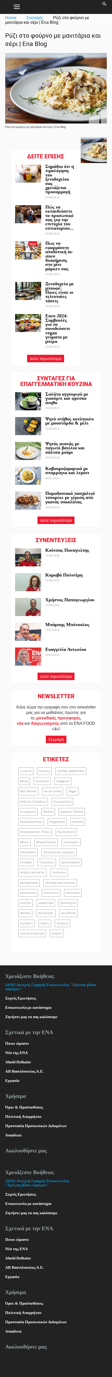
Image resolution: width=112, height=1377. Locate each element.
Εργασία (12, 1081)
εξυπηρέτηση (29, 882)
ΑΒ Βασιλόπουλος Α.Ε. (24, 1071)
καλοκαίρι (73, 893)
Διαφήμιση (28, 811)
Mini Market (28, 791)
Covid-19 (26, 771)
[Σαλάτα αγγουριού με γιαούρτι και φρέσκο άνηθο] (28, 401)
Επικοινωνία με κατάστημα (28, 1007)
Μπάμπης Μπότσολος (67, 624)
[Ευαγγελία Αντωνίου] (28, 657)
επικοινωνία (28, 893)
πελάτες (25, 913)
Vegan (73, 791)
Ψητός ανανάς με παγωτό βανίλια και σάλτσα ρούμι (65, 448)
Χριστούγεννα (70, 862)
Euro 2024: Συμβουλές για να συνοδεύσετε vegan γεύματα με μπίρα (57, 328)
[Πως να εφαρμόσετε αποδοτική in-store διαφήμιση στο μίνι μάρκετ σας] (28, 250)
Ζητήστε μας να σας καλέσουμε (31, 1017)
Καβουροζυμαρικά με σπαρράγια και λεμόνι (68, 470)
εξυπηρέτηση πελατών (60, 882)
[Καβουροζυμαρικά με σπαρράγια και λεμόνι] (28, 476)
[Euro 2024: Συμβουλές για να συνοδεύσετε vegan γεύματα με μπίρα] (28, 323)
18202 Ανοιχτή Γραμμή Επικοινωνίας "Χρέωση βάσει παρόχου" (37, 1183)
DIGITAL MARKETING (70, 771)
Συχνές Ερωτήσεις (20, 998)
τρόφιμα (63, 923)
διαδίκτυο (59, 872)
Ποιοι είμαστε (17, 1043)
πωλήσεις (26, 923)
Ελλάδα (48, 811)
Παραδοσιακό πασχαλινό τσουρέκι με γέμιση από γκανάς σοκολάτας (70, 497)
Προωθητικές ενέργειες (59, 852)
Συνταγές (34, 18)
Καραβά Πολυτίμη (64, 575)
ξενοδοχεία (68, 903)
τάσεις (44, 923)
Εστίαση (77, 822)
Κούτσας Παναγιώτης (67, 550)
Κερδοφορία (66, 832)
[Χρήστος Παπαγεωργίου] (28, 607)
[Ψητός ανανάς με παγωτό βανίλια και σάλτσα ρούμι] (28, 451)
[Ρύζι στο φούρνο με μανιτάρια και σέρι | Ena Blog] (56, 122)
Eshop (24, 781)
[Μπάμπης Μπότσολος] (28, 632)
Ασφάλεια (13, 1135)
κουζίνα (25, 903)
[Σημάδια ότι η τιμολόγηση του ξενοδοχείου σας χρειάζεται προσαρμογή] (28, 174)
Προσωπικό (28, 852)
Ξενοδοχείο (71, 842)
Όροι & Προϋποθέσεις (24, 1107)
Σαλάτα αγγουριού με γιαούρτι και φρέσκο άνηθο (66, 398)
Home (10, 18)
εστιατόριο (51, 893)
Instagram (63, 781)
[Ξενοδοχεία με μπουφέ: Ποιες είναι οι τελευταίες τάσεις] (28, 291)
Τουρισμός (46, 862)
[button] (104, 7)
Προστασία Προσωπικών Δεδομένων (36, 1126)
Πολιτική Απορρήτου (23, 1116)
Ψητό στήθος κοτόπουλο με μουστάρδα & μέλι (69, 421)
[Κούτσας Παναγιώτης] (28, 557)
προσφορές (46, 913)
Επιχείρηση (57, 822)
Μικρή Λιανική (46, 842)
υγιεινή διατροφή (32, 933)
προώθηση (68, 913)
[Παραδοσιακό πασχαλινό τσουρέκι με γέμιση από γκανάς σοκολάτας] (28, 500)
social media (52, 791)
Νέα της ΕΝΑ (16, 1053)
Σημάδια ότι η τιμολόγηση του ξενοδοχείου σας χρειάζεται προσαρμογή (59, 179)
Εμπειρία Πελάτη (71, 811)
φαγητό (57, 933)
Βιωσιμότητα (62, 801)
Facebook (42, 781)
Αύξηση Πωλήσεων (33, 801)
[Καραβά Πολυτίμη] (28, 582)
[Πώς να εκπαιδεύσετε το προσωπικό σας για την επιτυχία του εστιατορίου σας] (28, 214)
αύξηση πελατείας (32, 872)
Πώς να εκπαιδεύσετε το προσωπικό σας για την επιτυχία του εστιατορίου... (59, 217)
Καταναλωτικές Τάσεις (35, 832)
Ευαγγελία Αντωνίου (65, 649)
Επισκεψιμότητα (31, 822)
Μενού (24, 842)
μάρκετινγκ (45, 903)
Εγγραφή (56, 739)
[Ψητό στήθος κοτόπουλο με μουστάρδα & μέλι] (28, 426)
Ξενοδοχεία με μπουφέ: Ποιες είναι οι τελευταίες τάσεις (59, 292)
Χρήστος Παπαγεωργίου (69, 599)
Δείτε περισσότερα (45, 358)
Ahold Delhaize (18, 1062)
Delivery (44, 771)
